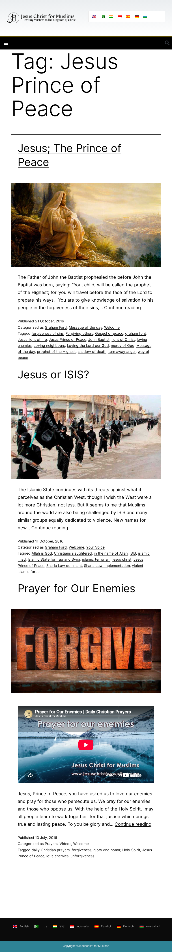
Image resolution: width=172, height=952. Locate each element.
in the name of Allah (111, 553)
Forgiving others (79, 333)
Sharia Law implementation (107, 565)
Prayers (51, 843)
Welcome (112, 327)
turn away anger (122, 351)
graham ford (135, 333)
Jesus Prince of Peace (67, 339)
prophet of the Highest (56, 351)
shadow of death (92, 351)
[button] (6, 43)
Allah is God (42, 553)
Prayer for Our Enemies (76, 588)
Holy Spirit (131, 850)
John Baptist (99, 339)
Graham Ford (56, 327)
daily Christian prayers (51, 850)
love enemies (57, 856)
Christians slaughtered (73, 553)
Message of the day (85, 327)
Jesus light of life (32, 339)
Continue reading (122, 307)
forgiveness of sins (48, 333)
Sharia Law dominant (64, 565)
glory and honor (106, 850)
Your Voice (95, 547)
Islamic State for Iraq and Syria (54, 559)
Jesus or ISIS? (53, 374)
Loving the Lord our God (88, 345)
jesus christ (121, 559)
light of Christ (123, 339)
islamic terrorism (96, 559)
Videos (65, 843)
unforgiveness (82, 856)
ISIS (133, 553)
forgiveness (81, 850)
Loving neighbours (49, 345)
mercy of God (122, 345)
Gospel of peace (109, 333)
